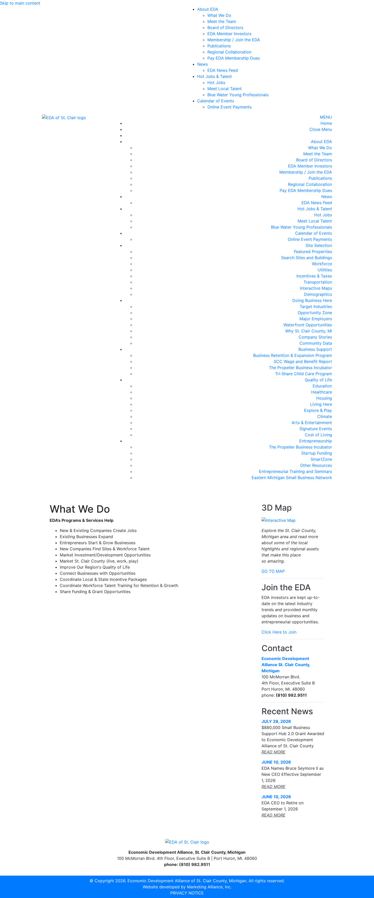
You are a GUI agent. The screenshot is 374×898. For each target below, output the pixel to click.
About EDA (207, 9)
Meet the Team (221, 21)
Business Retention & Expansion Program (292, 355)
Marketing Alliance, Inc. (209, 886)
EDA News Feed (222, 70)
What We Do (219, 15)
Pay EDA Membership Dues (233, 58)
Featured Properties (313, 251)
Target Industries (316, 306)
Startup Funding (316, 453)
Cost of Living (318, 434)
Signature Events (315, 428)
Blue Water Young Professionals (237, 94)
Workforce (322, 263)
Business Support (315, 349)
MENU (326, 117)
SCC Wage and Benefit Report (303, 361)
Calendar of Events (215, 100)
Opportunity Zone (315, 312)
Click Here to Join (279, 632)
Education (322, 385)
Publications (219, 45)
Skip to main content (20, 3)
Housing (324, 398)
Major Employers (315, 318)
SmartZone (321, 459)
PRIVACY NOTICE (187, 892)
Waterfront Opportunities (307, 324)
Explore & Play (318, 410)
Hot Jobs (216, 82)
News (202, 64)
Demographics (318, 294)
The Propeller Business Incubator (300, 367)
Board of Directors (225, 27)
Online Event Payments (229, 106)
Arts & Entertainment (312, 422)
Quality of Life (318, 379)
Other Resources (316, 465)
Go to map (273, 571)
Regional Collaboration (229, 51)
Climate (324, 416)
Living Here (321, 404)
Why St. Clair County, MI (308, 330)
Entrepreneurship (315, 440)
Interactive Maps (316, 288)
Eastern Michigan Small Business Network (292, 477)
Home (326, 123)
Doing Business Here (312, 300)
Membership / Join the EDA (233, 39)
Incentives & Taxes (314, 275)
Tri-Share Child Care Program (303, 373)
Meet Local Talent (224, 88)
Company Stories (315, 337)
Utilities (325, 269)
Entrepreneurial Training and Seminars (295, 471)
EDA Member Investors (229, 33)
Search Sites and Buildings (306, 257)
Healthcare (321, 392)
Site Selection (319, 245)
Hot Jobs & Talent (214, 76)
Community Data (315, 343)
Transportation (318, 282)
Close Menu (320, 129)
